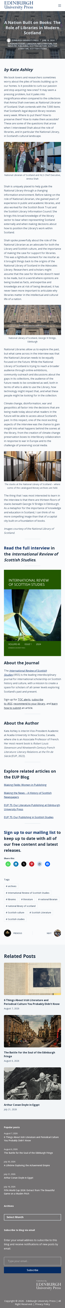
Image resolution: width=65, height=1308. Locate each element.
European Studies (17, 43)
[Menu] (59, 5)
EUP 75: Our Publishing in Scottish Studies (28, 817)
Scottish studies (15, 919)
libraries (11, 899)
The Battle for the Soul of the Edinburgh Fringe (28, 1152)
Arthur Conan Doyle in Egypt (22, 1105)
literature (27, 899)
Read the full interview (27, 548)
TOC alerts (24, 699)
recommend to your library (29, 703)
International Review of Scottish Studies (27, 892)
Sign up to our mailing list (30, 832)
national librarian (47, 899)
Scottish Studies (38, 48)
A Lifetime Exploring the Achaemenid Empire (27, 1165)
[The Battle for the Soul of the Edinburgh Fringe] (32, 1031)
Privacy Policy (42, 1304)
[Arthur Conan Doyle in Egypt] (32, 1083)
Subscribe (32, 1270)
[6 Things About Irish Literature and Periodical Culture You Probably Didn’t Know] (32, 979)
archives (11, 886)
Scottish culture (15, 912)
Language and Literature (39, 43)
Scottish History (38, 46)
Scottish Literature (40, 912)
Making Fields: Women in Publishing (25, 785)
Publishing (23, 46)
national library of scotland (20, 905)
